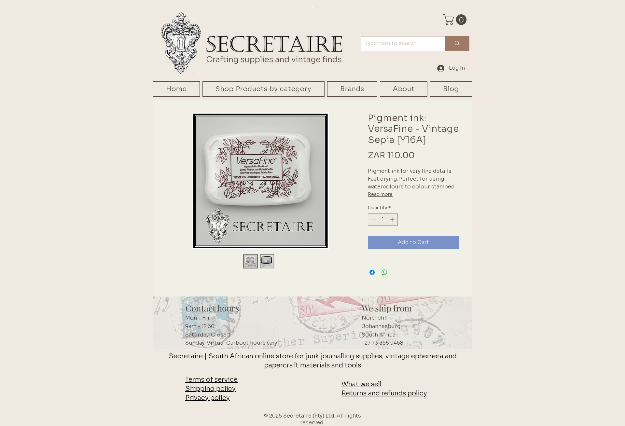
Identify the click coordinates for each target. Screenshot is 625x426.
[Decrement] (373, 219)
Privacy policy (207, 398)
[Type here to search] (457, 43)
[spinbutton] (383, 219)
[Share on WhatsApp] (384, 272)
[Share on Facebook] (372, 272)
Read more (380, 194)
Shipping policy (210, 389)
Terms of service (211, 380)
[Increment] (393, 219)
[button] (456, 19)
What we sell (361, 384)
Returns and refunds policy (384, 393)
